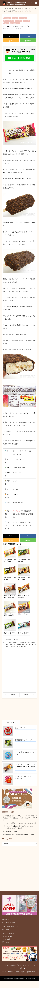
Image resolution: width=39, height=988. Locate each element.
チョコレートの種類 (8, 933)
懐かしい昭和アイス (14, 23)
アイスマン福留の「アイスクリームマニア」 (20, 965)
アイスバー (14, 18)
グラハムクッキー (23, 642)
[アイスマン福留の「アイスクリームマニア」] (14, 3)
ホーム (4, 972)
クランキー (14, 642)
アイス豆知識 (5, 929)
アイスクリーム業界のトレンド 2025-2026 (14, 823)
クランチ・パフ (22, 18)
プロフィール (5, 919)
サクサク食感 (31, 642)
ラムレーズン (27, 20)
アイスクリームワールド (8, 922)
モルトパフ (25, 644)
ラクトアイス (19, 20)
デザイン (12, 644)
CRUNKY (8, 642)
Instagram (21, 968)
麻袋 (25, 646)
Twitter (14, 968)
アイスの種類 (6, 939)
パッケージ (18, 644)
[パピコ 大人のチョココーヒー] (28, 694)
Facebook (18, 968)
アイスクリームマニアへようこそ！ (17, 972)
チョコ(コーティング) (9, 20)
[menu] (36, 3)
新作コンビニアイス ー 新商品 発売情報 (14, 834)
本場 (22, 646)
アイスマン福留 (14, 639)
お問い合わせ (5, 942)
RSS (24, 968)
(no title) (5, 831)
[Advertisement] (19, 670)
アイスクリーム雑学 (8, 936)
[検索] (31, 3)
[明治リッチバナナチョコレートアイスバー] (11, 694)
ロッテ (6, 23)
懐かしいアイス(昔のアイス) (10, 926)
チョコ (7, 644)
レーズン (13, 646)
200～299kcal (7, 18)
